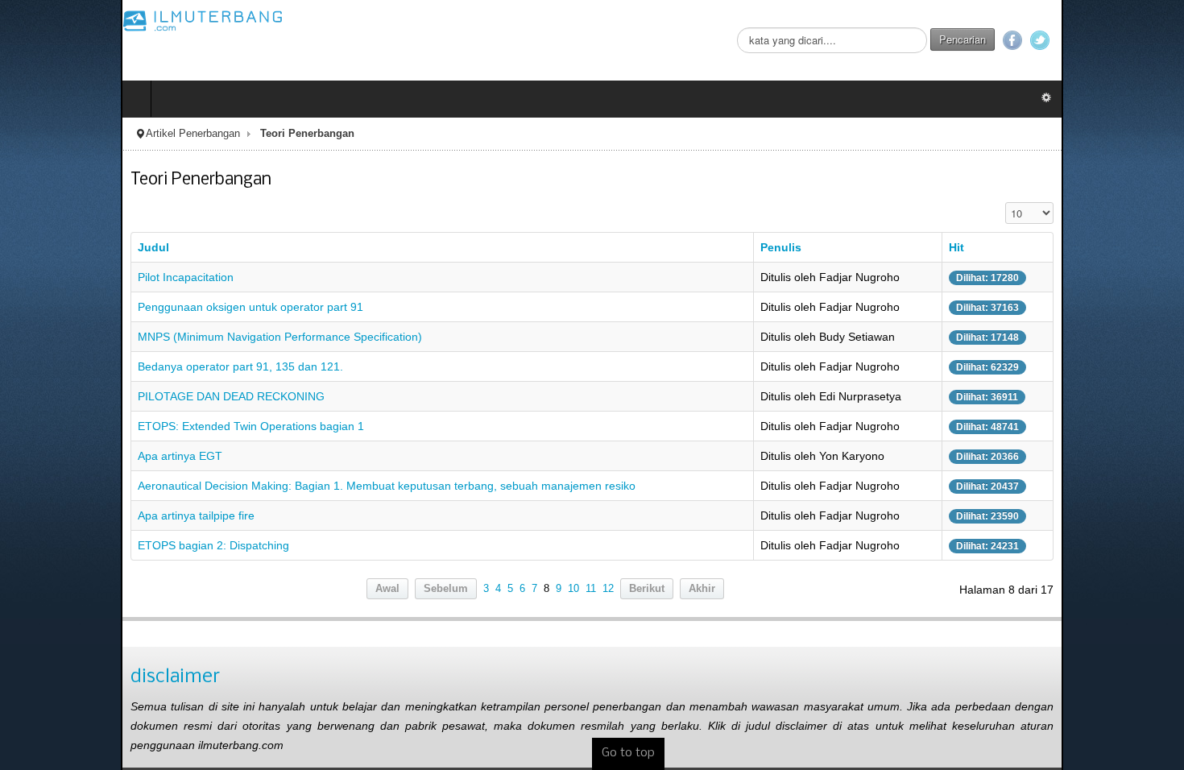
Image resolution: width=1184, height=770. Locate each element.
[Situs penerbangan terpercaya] (82, 20)
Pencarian (1083, 39)
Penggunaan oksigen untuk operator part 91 (129, 306)
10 (573, 588)
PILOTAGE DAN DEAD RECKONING (110, 396)
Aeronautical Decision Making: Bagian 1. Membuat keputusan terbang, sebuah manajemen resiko (266, 485)
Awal (387, 588)
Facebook (1133, 40)
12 (608, 588)
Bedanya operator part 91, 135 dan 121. (119, 366)
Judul (32, 247)
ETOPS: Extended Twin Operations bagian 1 (130, 426)
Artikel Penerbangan (72, 133)
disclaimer (54, 677)
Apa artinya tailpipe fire (75, 515)
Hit (1048, 247)
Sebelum (446, 588)
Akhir (702, 588)
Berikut (646, 588)
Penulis (823, 247)
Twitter (1160, 40)
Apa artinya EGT (59, 455)
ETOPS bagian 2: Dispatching (92, 545)
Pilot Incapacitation (65, 277)
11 (591, 588)
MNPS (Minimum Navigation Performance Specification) (159, 336)
